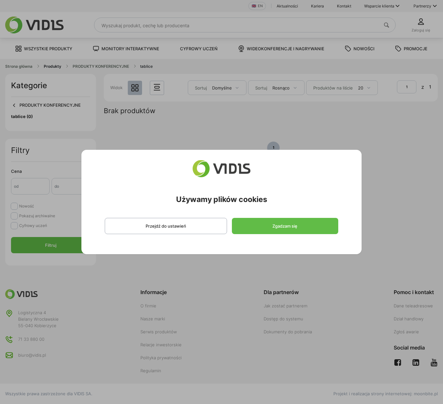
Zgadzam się (284, 226)
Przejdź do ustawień (166, 226)
